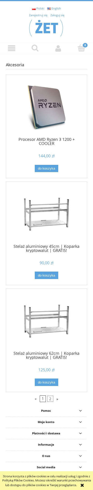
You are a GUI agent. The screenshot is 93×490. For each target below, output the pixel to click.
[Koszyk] (81, 48)
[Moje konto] (58, 48)
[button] (11, 48)
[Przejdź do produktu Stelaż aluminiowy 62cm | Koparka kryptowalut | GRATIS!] (46, 321)
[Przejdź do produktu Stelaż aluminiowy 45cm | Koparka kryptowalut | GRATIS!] (46, 214)
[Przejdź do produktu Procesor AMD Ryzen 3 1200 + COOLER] (46, 107)
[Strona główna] (46, 27)
